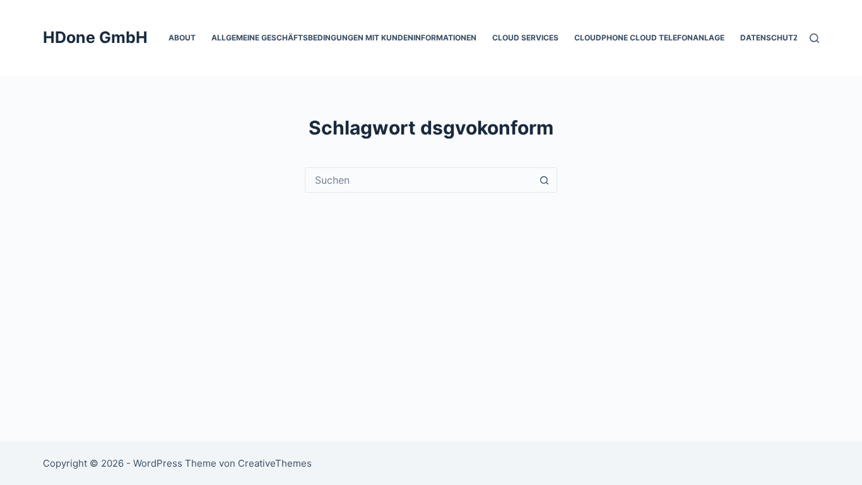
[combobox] (419, 180)
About (182, 37)
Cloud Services (525, 37)
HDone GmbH (95, 37)
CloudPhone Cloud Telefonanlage (649, 37)
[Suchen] (814, 38)
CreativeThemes (275, 463)
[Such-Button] (545, 180)
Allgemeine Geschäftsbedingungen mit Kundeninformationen (343, 37)
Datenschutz (769, 37)
